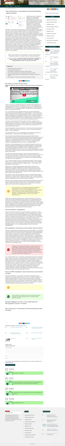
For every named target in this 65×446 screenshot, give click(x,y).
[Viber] (25, 80)
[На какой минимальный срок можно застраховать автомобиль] (47, 62)
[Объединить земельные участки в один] (44, 420)
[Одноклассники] (20, 80)
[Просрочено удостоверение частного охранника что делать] (44, 425)
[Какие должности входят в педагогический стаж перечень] (7, 333)
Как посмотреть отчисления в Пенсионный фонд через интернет (21, 77)
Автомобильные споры (51, 42)
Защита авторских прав (52, 22)
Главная (6, 6)
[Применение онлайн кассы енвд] (7, 327)
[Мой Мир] (22, 80)
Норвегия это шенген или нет (52, 430)
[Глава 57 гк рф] (47, 57)
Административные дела (12, 8)
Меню (11, 6)
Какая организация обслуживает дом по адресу (51, 71)
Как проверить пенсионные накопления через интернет (19, 71)
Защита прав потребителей (52, 40)
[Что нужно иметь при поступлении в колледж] (47, 75)
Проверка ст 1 (13, 338)
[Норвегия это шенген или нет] (44, 430)
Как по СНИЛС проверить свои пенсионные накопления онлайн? (22, 72)
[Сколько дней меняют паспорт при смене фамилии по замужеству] (47, 50)
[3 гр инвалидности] (44, 434)
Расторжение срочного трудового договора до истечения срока (37, 328)
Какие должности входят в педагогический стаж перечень (16, 333)
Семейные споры (50, 24)
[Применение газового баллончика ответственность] (44, 415)
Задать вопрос (17, 6)
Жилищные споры (50, 29)
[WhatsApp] (26, 80)
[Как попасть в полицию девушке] (28, 333)
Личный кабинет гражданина (14, 69)
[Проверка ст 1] (7, 341)
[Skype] (27, 80)
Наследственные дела (51, 33)
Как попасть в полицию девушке (37, 332)
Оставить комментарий (10, 364)
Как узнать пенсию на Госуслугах (15, 68)
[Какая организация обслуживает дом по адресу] (47, 69)
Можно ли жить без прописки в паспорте (37, 339)
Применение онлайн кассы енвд (16, 327)
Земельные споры (50, 35)
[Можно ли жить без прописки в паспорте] (28, 338)
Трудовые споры (50, 31)
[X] (23, 80)
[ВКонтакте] (19, 80)
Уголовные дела (50, 38)
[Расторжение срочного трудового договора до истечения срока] (28, 327)
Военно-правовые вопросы (52, 26)
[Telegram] (29, 80)
